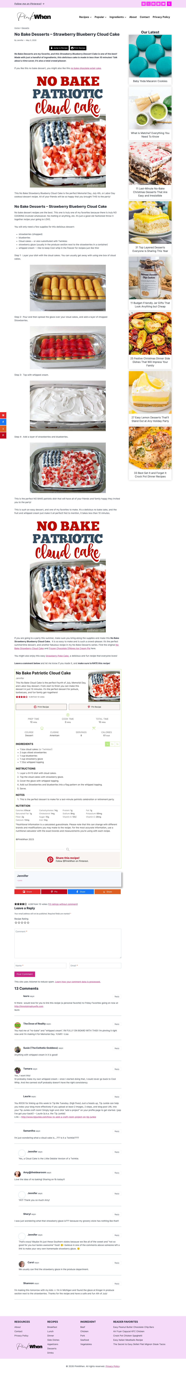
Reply (117, 996)
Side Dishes (53, 1340)
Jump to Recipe (60, 48)
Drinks (50, 1353)
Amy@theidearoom (34, 1172)
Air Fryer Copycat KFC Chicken (128, 1331)
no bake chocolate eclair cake (86, 68)
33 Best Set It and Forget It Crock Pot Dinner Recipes (150, 474)
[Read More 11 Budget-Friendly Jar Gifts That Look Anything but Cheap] (150, 278)
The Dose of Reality (34, 1023)
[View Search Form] (169, 3)
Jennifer (20, 40)
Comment (21, 931)
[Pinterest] (143, 4)
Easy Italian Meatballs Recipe (128, 1340)
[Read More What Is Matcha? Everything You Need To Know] (150, 108)
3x (117, 744)
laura (26, 996)
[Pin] (3, 435)
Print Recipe (79, 48)
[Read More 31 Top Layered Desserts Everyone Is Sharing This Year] (150, 222)
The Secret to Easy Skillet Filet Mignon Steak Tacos (139, 1344)
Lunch (50, 1331)
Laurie (27, 1096)
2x (112, 744)
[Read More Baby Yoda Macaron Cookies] (150, 56)
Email (74, 965)
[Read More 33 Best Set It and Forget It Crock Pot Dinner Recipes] (150, 448)
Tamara (27, 1068)
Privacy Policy (161, 17)
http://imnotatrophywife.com (28, 1006)
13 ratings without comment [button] (63, 904)
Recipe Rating (21, 919)
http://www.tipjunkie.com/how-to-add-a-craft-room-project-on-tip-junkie (58, 1117)
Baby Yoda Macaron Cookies (150, 81)
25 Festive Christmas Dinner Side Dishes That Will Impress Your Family (150, 362)
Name (19, 965)
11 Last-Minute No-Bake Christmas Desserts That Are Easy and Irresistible (150, 192)
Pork (82, 1335)
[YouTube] (163, 4)
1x (107, 744)
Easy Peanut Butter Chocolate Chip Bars (133, 1327)
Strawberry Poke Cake (57, 656)
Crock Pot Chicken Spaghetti (127, 1335)
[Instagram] (158, 4)
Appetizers (52, 1344)
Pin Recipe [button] (96, 707)
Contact (145, 17)
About (133, 17)
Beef (82, 1327)
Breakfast (52, 1327)
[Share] (3, 415)
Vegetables (86, 1344)
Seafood (84, 1340)
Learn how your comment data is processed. (78, 981)
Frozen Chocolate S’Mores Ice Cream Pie (69, 648)
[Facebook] (153, 4)
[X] (148, 4)
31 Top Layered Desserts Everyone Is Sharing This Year (150, 249)
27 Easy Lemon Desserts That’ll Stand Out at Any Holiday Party (150, 419)
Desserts (25, 28)
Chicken (84, 1331)
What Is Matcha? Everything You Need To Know (150, 135)
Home (17, 28)
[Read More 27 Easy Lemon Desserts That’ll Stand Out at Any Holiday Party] (150, 392)
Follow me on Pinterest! (28, 3)
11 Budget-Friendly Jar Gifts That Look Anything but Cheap (150, 304)
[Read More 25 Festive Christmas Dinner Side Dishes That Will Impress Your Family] (150, 333)
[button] (17, 697)
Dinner (50, 1335)
